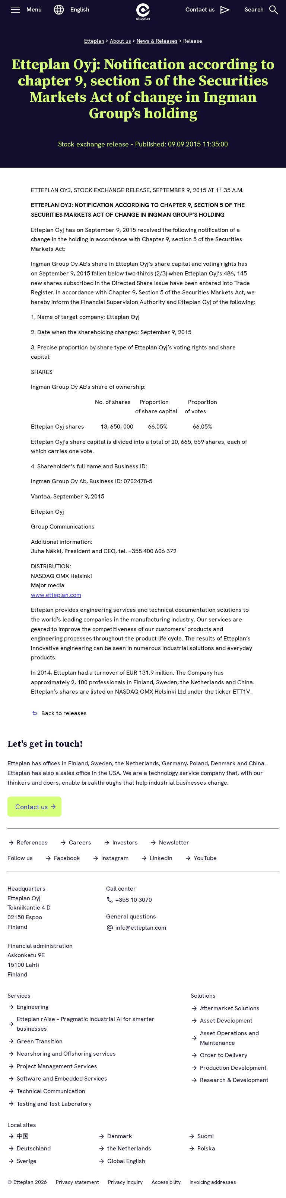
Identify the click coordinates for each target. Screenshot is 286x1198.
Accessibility (166, 1182)
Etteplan (94, 41)
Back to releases (64, 713)
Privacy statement (77, 1182)
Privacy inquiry (125, 1182)
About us (120, 41)
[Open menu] (15, 9)
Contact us (31, 807)
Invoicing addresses (213, 1182)
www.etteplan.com (56, 595)
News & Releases (157, 41)
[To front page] (143, 9)
